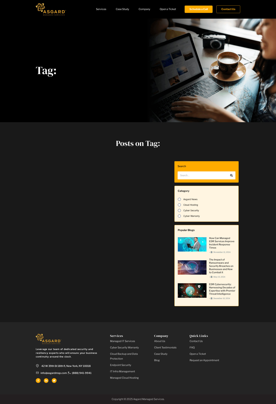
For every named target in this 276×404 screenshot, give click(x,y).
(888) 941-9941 (82, 373)
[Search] (231, 175)
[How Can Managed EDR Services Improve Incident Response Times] (192, 244)
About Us (159, 341)
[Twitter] (54, 380)
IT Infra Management (122, 371)
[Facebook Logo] (38, 380)
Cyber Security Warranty (124, 347)
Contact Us (196, 341)
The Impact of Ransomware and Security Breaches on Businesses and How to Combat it (221, 266)
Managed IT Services (122, 341)
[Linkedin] (46, 380)
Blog (157, 360)
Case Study (122, 9)
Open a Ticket (168, 9)
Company (144, 9)
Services (101, 9)
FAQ (192, 347)
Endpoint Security (120, 365)
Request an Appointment (204, 360)
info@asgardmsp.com (54, 373)
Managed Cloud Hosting (124, 377)
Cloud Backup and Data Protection (124, 356)
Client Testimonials (165, 347)
